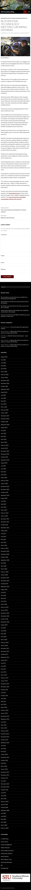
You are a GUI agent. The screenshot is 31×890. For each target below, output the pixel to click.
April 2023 (3, 474)
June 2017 (3, 666)
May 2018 (3, 633)
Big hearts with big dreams (7, 216)
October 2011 (4, 778)
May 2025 (3, 401)
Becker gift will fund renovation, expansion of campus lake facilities (15, 332)
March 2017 (4, 675)
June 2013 (3, 748)
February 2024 (4, 445)
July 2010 (3, 792)
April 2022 (3, 507)
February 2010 (4, 801)
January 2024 (4, 448)
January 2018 (4, 645)
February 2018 (4, 642)
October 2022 (4, 492)
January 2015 (4, 713)
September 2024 (5, 424)
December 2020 (5, 551)
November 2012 (5, 757)
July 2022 (3, 501)
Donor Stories (4, 841)
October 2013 (4, 739)
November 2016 (5, 686)
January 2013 (4, 754)
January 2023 (4, 483)
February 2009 (4, 828)
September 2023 (5, 460)
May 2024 (3, 436)
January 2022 (4, 516)
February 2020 (4, 572)
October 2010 (4, 789)
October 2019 (4, 583)
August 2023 (4, 463)
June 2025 (3, 398)
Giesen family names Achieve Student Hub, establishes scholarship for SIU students (15, 311)
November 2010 (5, 787)
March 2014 (4, 728)
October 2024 (4, 421)
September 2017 (5, 657)
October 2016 (4, 689)
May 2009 (3, 819)
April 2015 (3, 704)
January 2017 (4, 680)
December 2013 (5, 733)
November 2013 (5, 736)
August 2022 (4, 498)
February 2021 (4, 548)
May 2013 (3, 751)
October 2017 (4, 654)
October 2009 (4, 807)
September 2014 (5, 719)
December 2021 (5, 519)
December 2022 (5, 486)
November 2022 (5, 489)
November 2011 (5, 775)
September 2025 (5, 389)
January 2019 (4, 610)
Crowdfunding (4, 838)
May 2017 (3, 669)
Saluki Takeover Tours (6, 859)
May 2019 (3, 598)
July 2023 (3, 466)
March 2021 (4, 545)
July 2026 (3, 359)
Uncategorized (4, 868)
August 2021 (4, 530)
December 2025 (5, 380)
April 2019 (3, 601)
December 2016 (5, 683)
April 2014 (3, 725)
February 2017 (4, 678)
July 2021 (3, 533)
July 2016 (3, 692)
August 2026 (4, 357)
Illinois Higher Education (18, 18)
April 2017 (3, 672)
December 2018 (5, 613)
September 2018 (5, 622)
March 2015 (4, 707)
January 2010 (4, 804)
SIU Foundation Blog (7, 12)
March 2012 (4, 766)
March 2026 (4, 371)
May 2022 (3, 504)
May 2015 (3, 701)
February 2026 (4, 374)
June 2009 (3, 816)
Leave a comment (24, 33)
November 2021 (5, 521)
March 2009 (4, 825)
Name (3, 255)
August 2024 (4, 427)
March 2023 (4, 477)
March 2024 (4, 442)
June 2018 (3, 630)
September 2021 (5, 527)
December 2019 (5, 577)
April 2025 (3, 404)
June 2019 (3, 595)
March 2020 (4, 569)
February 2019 (4, 607)
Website (3, 269)
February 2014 (4, 731)
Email (3, 262)
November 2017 (5, 651)
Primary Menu (29, 12)
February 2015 (4, 710)
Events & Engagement (6, 844)
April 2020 (3, 566)
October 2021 (4, 524)
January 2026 (4, 377)
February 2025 (4, 410)
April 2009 (3, 822)
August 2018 (4, 625)
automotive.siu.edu (14, 193)
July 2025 (3, 395)
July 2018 (3, 627)
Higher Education (6, 18)
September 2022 (5, 495)
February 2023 (4, 480)
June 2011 (3, 781)
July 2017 (3, 663)
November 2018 (5, 616)
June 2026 (3, 362)
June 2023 (3, 468)
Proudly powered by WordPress (8, 888)
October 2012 (4, 760)
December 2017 (5, 648)
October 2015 (4, 695)
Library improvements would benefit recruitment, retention (13, 210)
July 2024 (3, 430)
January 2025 (4, 413)
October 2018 (4, 619)
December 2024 (5, 415)
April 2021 (3, 542)
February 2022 (4, 513)
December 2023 (5, 451)
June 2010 (3, 795)
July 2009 (3, 813)
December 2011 (5, 772)
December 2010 (5, 784)
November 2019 (5, 580)
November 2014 (5, 716)
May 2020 (3, 563)
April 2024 (3, 439)
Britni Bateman (15, 33)
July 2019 (3, 592)
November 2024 (5, 418)
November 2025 (5, 383)
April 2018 (3, 636)
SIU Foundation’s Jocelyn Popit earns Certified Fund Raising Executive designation (14, 297)
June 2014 (3, 722)
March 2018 (4, 639)
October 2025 (4, 386)
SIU (26, 18)
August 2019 (4, 589)
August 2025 (4, 392)
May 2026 (3, 365)
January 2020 (4, 574)
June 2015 (3, 698)
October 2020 (4, 557)
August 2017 (4, 660)
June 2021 (3, 536)
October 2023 (4, 457)
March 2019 (4, 604)
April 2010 (3, 798)
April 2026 (3, 368)
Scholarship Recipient (6, 862)
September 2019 (5, 586)
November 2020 (5, 554)
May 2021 (3, 539)
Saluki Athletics (5, 856)
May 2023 (3, 471)
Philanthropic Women (6, 853)
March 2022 (4, 510)
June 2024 (3, 433)
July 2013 (3, 745)
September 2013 (5, 742)
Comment (4, 234)
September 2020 (5, 560)
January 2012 (4, 769)
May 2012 (3, 763)
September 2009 (5, 810)
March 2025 (4, 407)
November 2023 (5, 454)
